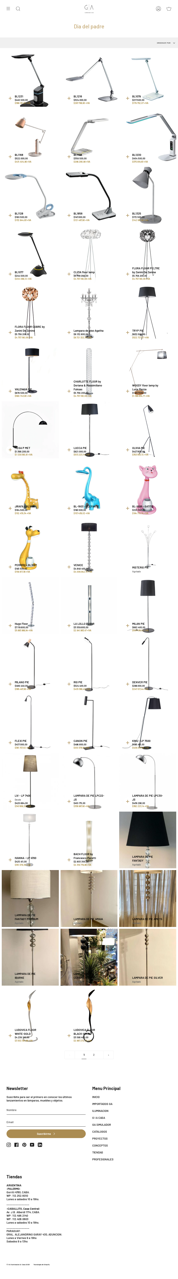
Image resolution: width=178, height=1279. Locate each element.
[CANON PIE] (89, 722)
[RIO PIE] (89, 664)
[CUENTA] (158, 8)
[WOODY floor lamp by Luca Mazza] (147, 371)
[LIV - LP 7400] (30, 781)
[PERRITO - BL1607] (30, 546)
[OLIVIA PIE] (147, 429)
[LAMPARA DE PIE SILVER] (147, 957)
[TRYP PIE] (147, 312)
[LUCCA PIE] (89, 429)
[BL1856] (89, 195)
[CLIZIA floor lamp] (89, 254)
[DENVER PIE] (147, 664)
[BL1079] (147, 78)
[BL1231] (30, 78)
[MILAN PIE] (147, 605)
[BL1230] (147, 136)
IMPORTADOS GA (102, 1104)
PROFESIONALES (103, 1159)
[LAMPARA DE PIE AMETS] (147, 898)
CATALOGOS (99, 1131)
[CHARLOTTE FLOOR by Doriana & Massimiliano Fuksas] (89, 371)
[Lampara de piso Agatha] (89, 312)
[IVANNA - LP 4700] (30, 840)
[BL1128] (30, 195)
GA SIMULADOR (101, 1124)
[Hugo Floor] (30, 605)
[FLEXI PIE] (30, 722)
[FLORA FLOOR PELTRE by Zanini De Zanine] (147, 254)
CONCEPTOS (100, 1145)
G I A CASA (98, 1117)
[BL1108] (89, 136)
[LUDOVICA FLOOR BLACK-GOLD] (89, 1015)
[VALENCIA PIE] (30, 371)
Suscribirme (44, 1133)
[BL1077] (30, 254)
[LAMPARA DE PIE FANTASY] (147, 840)
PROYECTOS (100, 1138)
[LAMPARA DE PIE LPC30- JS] (147, 781)
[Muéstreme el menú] (10, 8)
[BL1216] (89, 78)
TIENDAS (97, 1152)
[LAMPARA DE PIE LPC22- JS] (89, 781)
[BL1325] (147, 195)
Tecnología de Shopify (41, 1264)
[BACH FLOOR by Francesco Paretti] (89, 840)
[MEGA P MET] (30, 429)
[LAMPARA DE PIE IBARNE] (30, 957)
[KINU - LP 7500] (147, 722)
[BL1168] (30, 136)
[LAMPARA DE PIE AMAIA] (89, 898)
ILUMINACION (100, 1111)
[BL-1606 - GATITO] (147, 488)
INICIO (96, 1097)
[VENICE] (89, 546)
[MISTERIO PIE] (147, 546)
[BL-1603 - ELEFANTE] (89, 488)
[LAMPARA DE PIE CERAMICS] (89, 957)
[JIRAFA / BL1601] (30, 488)
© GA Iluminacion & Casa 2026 (18, 1264)
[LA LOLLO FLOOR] (89, 605)
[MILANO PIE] (30, 664)
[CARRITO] (168, 8)
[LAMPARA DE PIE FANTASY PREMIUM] (30, 898)
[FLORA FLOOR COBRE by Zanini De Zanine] (30, 312)
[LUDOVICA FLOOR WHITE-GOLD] (30, 1015)
